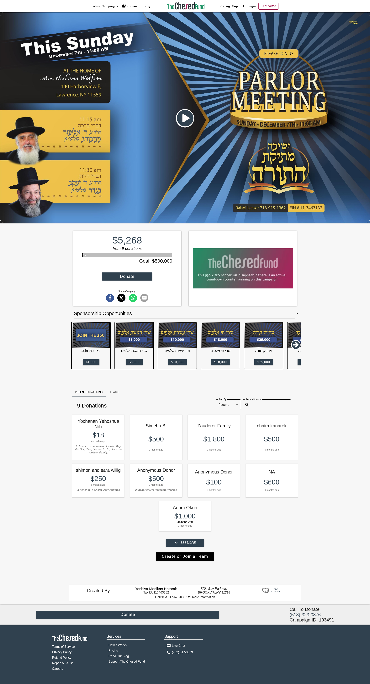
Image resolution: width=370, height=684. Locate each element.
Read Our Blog (118, 656)
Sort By (222, 399)
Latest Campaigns (105, 6)
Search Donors (253, 399)
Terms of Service (63, 646)
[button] (185, 118)
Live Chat (178, 645)
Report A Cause (63, 663)
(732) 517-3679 (182, 652)
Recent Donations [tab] (89, 392)
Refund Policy (61, 657)
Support (238, 6)
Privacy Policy (61, 652)
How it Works (117, 645)
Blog (147, 6)
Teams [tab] (114, 392)
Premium (133, 6)
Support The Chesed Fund (126, 661)
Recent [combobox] (224, 405)
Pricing (225, 6)
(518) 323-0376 (305, 614)
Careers (57, 668)
